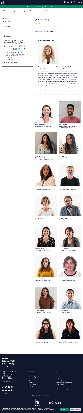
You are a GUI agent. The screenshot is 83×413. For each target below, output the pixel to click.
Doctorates (32, 378)
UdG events (32, 386)
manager (21, 409)
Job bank (31, 382)
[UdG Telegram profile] (12, 390)
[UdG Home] (2, 2)
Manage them (75, 409)
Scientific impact (8, 24)
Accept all (64, 409)
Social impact (6, 27)
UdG (3, 11)
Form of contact (6, 381)
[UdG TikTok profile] (3, 387)
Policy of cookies (60, 384)
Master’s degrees (33, 377)
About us (5, 18)
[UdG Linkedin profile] (12, 387)
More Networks (6, 393)
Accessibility (59, 380)
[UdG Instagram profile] (9, 387)
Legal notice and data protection (64, 382)
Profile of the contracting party (64, 378)
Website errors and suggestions (64, 389)
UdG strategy (32, 384)
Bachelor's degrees (34, 375)
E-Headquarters (60, 377)
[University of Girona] (9, 363)
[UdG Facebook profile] (3, 390)
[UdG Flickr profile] (6, 390)
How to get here (9, 59)
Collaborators (6, 21)
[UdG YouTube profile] (9, 390)
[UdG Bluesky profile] (6, 387)
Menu (80, 2)
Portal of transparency (61, 375)
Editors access (59, 390)
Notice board (32, 380)
